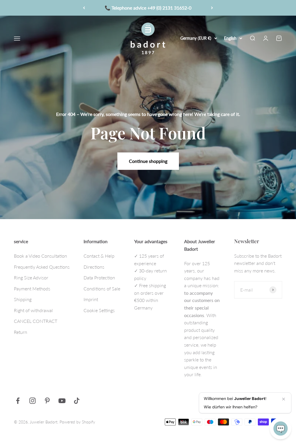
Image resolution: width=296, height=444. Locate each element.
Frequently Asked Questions (42, 267)
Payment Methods (32, 288)
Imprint (91, 299)
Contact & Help (99, 256)
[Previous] (84, 8)
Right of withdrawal (33, 310)
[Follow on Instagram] (32, 401)
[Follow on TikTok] (77, 401)
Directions (94, 267)
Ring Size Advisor (31, 277)
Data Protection (99, 277)
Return (20, 332)
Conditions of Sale (102, 288)
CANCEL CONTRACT (35, 321)
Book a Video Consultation (40, 256)
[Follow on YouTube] (62, 401)
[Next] (212, 8)
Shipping (23, 299)
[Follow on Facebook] (18, 401)
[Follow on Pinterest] (47, 401)
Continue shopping (148, 161)
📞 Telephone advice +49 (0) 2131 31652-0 (148, 6)
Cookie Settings (99, 310)
